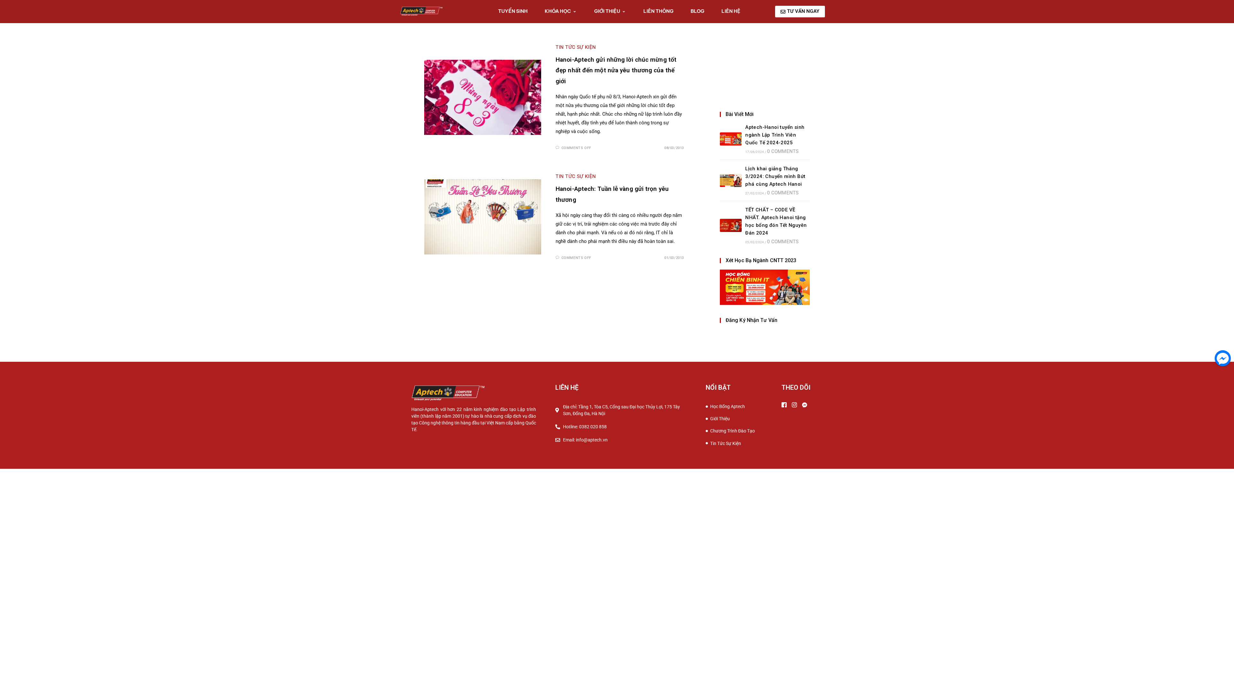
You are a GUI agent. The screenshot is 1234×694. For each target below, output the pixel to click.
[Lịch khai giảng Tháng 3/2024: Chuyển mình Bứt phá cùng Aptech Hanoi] (731, 180)
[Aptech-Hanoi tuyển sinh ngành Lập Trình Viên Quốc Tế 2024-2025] (731, 139)
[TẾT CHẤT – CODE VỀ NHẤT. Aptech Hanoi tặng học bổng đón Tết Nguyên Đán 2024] (731, 225)
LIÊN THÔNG (658, 11)
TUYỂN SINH (513, 11)
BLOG (697, 11)
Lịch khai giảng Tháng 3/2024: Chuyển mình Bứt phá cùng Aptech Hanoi (775, 176)
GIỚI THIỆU (607, 11)
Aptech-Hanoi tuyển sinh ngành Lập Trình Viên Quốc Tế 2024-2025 (774, 135)
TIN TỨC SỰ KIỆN (576, 47)
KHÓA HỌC (558, 11)
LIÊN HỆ (730, 11)
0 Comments (783, 151)
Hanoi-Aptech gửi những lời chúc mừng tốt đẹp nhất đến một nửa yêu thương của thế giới (616, 70)
